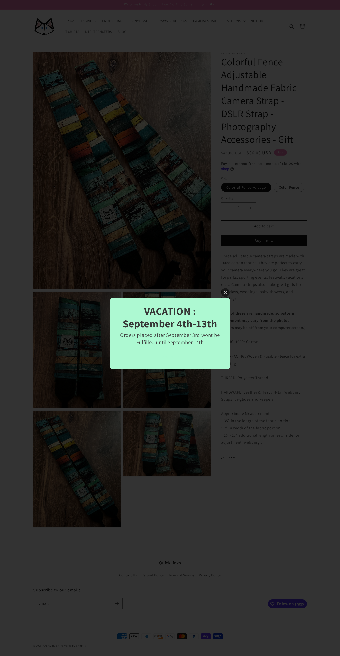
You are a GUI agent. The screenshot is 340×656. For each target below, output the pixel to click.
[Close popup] (225, 292)
